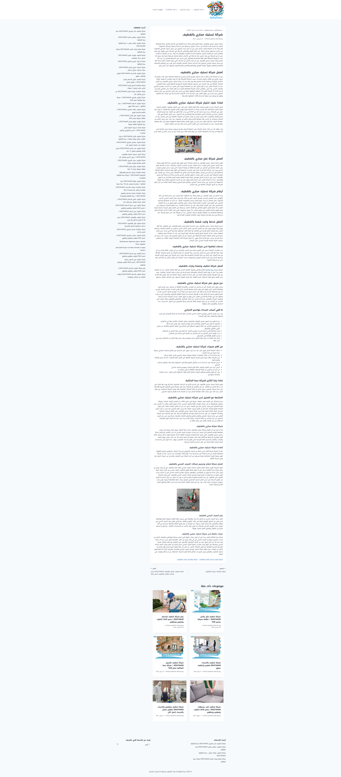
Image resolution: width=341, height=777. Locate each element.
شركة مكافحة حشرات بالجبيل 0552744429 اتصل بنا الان (131, 231)
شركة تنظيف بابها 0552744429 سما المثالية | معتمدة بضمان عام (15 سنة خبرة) (131, 182)
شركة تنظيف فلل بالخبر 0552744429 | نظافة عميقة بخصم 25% (209, 619)
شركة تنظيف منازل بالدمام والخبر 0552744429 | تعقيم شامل (134, 81)
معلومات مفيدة (158, 9)
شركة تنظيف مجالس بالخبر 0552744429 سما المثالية (131, 38)
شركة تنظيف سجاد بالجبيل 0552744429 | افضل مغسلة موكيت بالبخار (131, 162)
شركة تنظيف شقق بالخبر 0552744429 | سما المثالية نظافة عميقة (131, 123)
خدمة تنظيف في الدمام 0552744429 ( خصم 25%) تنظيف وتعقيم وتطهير (132, 255)
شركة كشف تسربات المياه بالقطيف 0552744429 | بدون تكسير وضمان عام (132, 156)
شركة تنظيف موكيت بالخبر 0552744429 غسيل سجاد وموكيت (131, 56)
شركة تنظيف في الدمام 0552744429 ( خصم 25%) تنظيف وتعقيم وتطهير (132, 212)
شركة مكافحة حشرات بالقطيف (187, 559)
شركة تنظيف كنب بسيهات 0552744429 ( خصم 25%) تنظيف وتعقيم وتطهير (207, 709)
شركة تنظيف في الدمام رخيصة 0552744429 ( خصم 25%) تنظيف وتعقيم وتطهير (131, 262)
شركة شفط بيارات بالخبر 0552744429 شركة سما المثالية (130, 50)
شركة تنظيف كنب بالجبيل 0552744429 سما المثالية (130, 32)
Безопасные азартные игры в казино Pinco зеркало (132, 243)
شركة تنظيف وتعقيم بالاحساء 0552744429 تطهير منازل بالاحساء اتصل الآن (171, 709)
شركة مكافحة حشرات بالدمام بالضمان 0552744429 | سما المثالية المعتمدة (132, 194)
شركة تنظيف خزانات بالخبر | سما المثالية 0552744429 (132, 44)
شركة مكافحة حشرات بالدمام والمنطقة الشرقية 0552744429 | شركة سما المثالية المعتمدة (131, 175)
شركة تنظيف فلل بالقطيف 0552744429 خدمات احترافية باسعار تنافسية (131, 225)
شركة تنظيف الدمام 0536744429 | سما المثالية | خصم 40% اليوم (131, 105)
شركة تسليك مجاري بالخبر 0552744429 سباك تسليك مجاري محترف (132, 69)
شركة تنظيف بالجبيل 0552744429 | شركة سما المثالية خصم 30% (173, 665)
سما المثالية (218, 30)
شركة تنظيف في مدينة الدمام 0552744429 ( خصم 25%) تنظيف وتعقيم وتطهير (130, 206)
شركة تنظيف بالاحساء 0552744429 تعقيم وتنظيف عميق (209, 665)
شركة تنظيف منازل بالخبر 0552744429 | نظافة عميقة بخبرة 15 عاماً (131, 168)
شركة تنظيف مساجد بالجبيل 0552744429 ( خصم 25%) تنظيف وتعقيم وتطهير (130, 237)
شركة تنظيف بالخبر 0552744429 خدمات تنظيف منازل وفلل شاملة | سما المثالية (131, 138)
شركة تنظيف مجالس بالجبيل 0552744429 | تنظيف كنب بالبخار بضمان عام (130, 143)
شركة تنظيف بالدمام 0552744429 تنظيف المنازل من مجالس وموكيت (131, 275)
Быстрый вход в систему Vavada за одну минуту (130, 249)
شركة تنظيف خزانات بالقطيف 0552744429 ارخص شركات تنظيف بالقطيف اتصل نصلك (167, 571)
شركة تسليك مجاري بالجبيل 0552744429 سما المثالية (131, 62)
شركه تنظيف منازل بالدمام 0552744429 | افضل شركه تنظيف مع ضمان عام (131, 200)
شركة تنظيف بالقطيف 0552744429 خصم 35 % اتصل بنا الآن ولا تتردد (131, 219)
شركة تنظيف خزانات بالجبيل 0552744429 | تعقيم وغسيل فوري (131, 111)
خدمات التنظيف (208, 30)
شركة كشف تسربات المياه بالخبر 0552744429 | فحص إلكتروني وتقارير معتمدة (132, 130)
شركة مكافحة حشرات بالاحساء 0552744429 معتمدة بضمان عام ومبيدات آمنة (130, 188)
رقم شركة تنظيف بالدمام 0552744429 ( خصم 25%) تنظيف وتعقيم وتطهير (170, 619)
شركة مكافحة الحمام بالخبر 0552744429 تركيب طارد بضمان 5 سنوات (131, 87)
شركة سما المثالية (212, 269)
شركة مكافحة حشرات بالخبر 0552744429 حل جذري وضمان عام (130, 93)
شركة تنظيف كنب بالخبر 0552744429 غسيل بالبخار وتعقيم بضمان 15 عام (130, 149)
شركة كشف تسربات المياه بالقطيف (211, 559)
